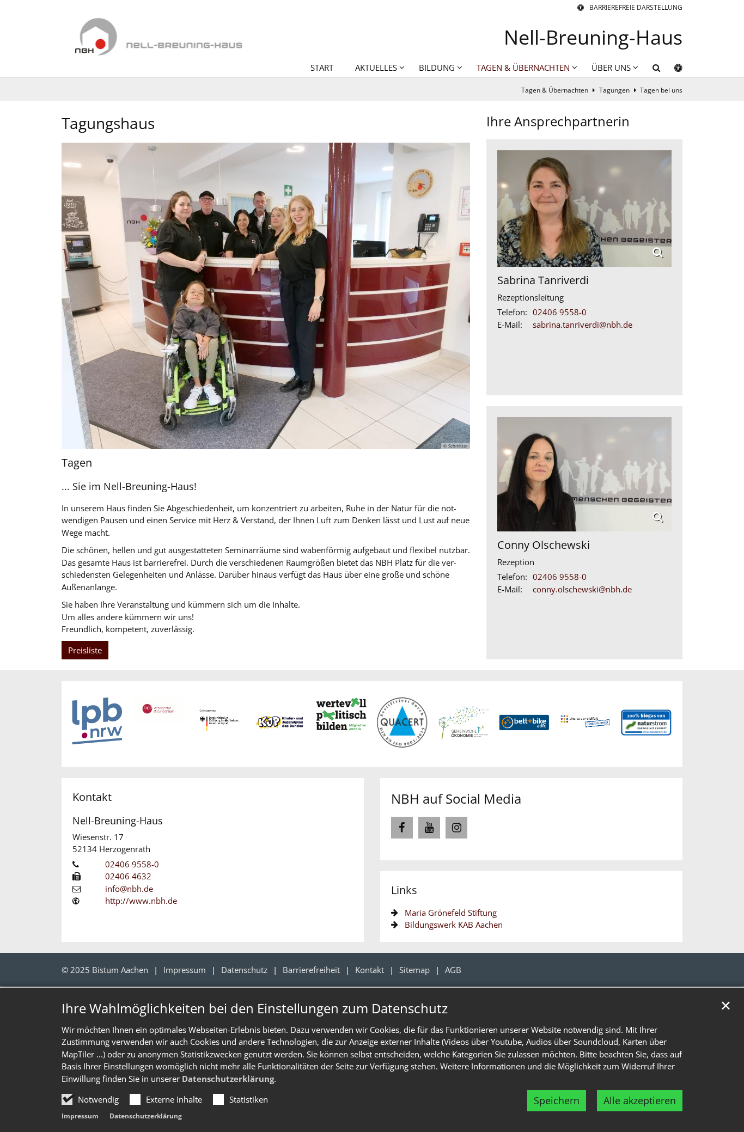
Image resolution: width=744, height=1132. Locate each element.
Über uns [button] (611, 67)
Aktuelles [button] (376, 67)
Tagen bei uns (661, 90)
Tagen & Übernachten (554, 90)
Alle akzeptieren (639, 1100)
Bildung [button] (437, 67)
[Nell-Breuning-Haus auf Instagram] (456, 828)
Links (404, 890)
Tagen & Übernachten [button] (523, 67)
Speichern (557, 1100)
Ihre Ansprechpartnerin (558, 121)
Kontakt (92, 797)
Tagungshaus (108, 123)
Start (321, 67)
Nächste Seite (655, 724)
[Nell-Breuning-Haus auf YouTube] (429, 828)
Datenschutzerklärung (228, 1078)
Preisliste (85, 650)
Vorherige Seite (89, 724)
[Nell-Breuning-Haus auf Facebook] (402, 828)
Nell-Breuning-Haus (117, 820)
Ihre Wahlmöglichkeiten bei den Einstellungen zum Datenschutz (255, 1008)
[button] (649, 69)
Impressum (80, 1116)
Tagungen (614, 90)
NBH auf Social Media (456, 798)
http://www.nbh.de (141, 900)
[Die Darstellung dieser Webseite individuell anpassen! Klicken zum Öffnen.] (671, 69)
